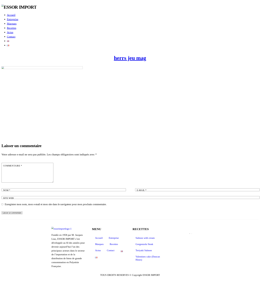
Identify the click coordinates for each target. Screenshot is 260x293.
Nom (6, 190)
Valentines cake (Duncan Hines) (148, 258)
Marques (12, 23)
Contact (11, 36)
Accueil (11, 14)
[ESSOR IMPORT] (19, 7)
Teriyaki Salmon (144, 250)
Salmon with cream (145, 238)
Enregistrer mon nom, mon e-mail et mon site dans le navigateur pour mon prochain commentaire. (56, 204)
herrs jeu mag (130, 58)
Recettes (11, 27)
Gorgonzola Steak (144, 244)
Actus (10, 32)
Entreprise (12, 19)
